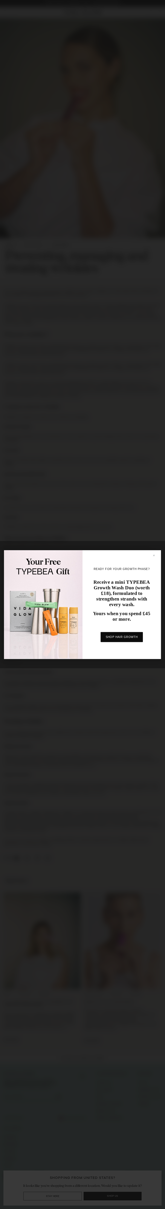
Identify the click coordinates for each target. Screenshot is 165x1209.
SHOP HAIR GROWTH (122, 637)
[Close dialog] (155, 555)
